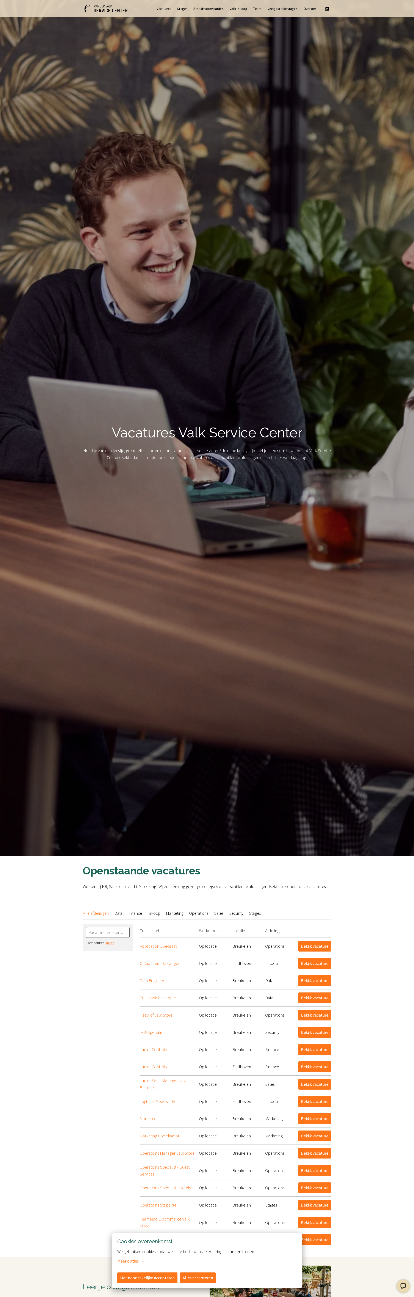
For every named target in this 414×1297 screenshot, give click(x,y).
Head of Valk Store (156, 1015)
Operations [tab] (199, 913)
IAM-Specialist (152, 1032)
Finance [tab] (135, 913)
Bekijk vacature (314, 946)
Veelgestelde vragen (283, 8)
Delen (110, 943)
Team (257, 8)
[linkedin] (327, 8)
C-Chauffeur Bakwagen (160, 963)
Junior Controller (155, 1049)
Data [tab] (118, 913)
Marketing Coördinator (159, 1135)
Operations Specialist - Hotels (165, 1187)
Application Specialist (158, 946)
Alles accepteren (198, 1277)
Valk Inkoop (238, 8)
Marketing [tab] (174, 913)
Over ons (310, 8)
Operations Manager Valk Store (167, 1153)
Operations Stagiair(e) (159, 1205)
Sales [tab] (219, 913)
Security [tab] (236, 913)
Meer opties (128, 1261)
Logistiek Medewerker (159, 1101)
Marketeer (149, 1118)
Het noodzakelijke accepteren (147, 1277)
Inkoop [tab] (154, 913)
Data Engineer (152, 980)
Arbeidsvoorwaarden (208, 8)
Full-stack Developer (158, 997)
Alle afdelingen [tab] (96, 913)
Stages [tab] (255, 913)
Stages (182, 8)
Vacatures (164, 8)
